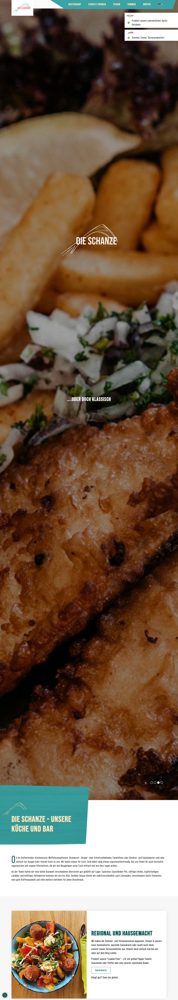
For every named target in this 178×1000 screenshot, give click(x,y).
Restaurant (75, 4)
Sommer (132, 4)
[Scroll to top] (173, 995)
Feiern (116, 4)
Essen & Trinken (97, 4)
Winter (147, 4)
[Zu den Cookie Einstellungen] (4, 995)
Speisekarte (101, 970)
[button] (151, 782)
